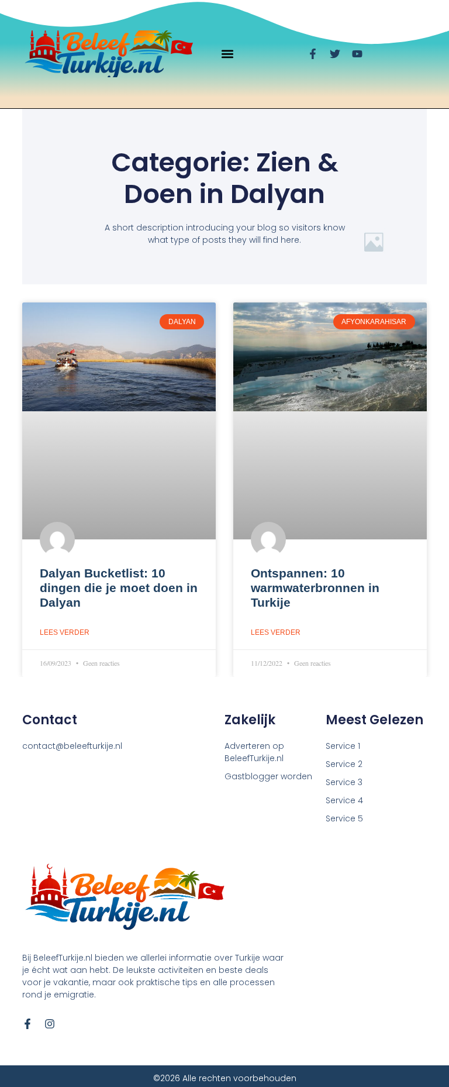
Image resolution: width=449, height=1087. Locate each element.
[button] (227, 54)
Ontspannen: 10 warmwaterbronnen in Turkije (315, 587)
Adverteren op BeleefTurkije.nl (254, 752)
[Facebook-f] (27, 1024)
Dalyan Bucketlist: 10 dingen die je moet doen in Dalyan (119, 587)
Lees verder (64, 632)
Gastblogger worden (268, 776)
